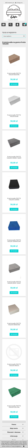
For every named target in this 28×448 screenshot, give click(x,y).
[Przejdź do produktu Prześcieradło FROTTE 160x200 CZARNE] (14, 185)
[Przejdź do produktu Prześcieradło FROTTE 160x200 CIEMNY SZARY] (14, 144)
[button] (3, 24)
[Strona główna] (14, 12)
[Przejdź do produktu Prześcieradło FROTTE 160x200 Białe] (14, 102)
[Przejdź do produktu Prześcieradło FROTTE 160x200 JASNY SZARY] (14, 269)
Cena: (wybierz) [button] (7, 36)
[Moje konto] (17, 24)
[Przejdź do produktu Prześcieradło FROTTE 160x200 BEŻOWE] (14, 60)
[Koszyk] (24, 24)
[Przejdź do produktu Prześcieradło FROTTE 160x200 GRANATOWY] (14, 227)
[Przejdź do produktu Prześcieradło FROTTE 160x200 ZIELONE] (14, 393)
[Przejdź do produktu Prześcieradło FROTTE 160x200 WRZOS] (14, 352)
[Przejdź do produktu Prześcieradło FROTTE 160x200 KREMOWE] (14, 310)
